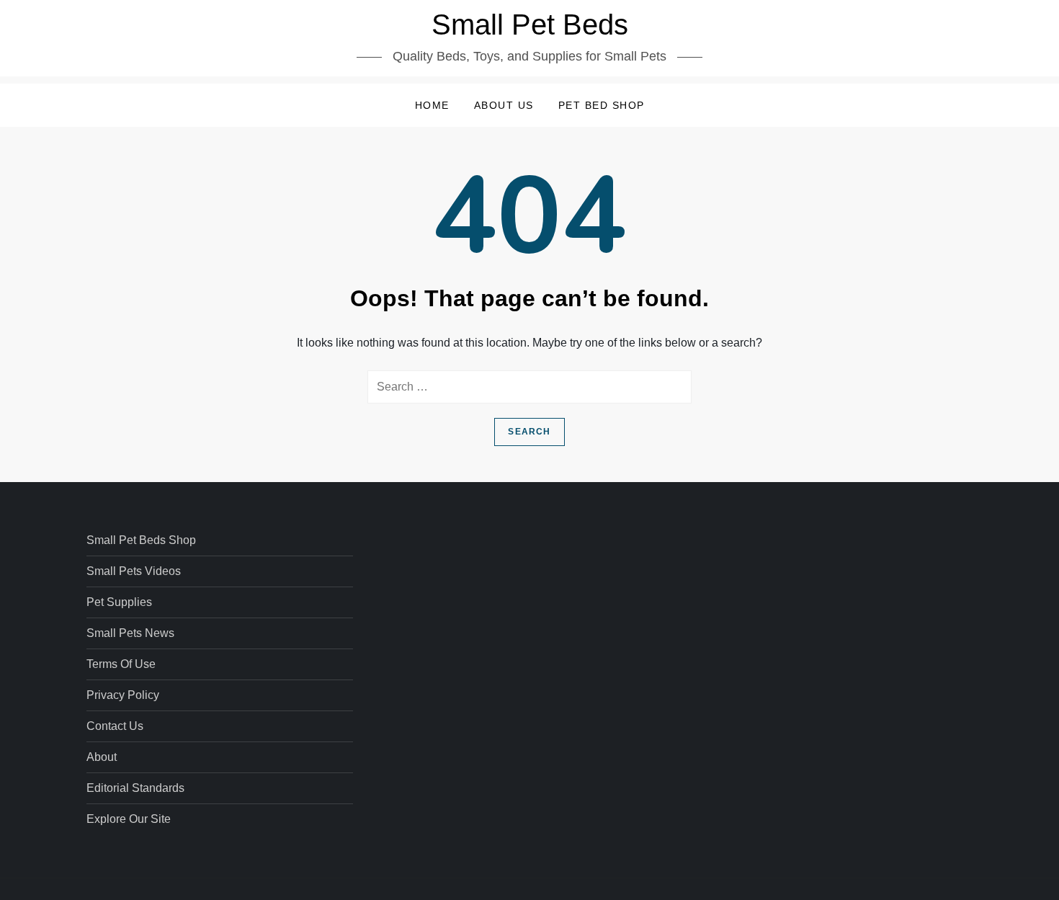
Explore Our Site (128, 819)
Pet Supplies (119, 602)
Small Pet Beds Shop (141, 540)
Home (432, 105)
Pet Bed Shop (601, 105)
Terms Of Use (121, 664)
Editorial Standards (135, 788)
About (101, 757)
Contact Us (114, 726)
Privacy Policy (122, 695)
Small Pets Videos (133, 571)
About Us (504, 105)
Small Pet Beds (530, 24)
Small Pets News (130, 633)
